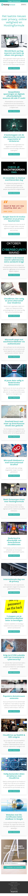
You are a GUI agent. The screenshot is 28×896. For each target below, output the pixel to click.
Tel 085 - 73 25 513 (14, 885)
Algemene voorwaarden (14, 890)
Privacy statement (14, 888)
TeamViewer (14, 3)
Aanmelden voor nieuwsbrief (14, 867)
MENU (24, 4)
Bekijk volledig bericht (14, 68)
